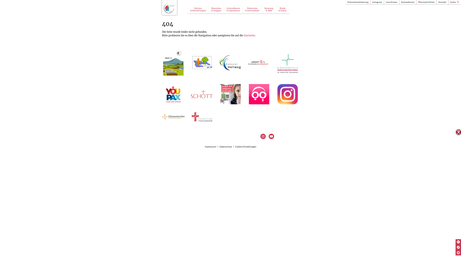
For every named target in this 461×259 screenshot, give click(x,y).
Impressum (210, 146)
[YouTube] (271, 136)
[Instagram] (263, 136)
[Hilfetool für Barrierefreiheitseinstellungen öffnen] (458, 132)
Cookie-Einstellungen (245, 146)
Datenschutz (225, 146)
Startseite (249, 35)
